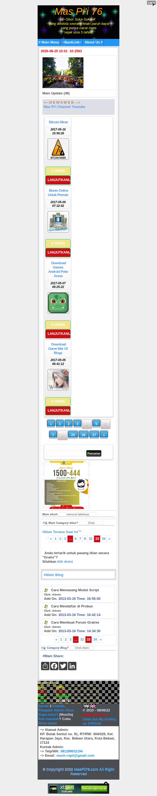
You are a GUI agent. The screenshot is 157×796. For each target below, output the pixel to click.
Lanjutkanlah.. (59, 180)
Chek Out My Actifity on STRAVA (99, 721)
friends (58, 706)
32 (90, 539)
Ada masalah (48, 719)
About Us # (94, 42)
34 (103, 539)
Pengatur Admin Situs (56, 710)
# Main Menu (49, 42)
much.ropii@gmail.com (75, 756)
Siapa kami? (48, 715)
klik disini (65, 562)
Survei (44, 706)
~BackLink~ (71, 42)
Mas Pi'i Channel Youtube (64, 107)
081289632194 (72, 751)
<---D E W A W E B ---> (62, 102)
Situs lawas (47, 723)
